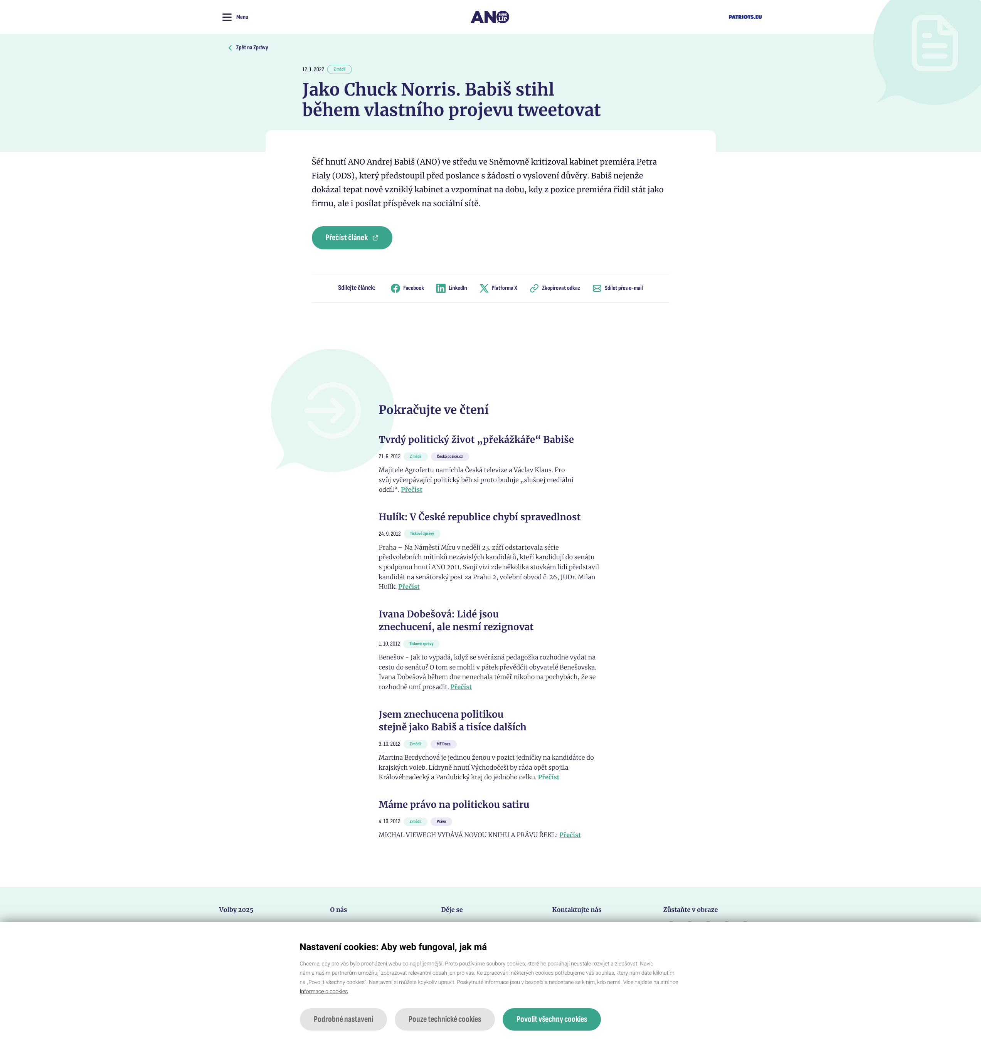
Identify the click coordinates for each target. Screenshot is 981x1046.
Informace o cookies (324, 992)
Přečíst (411, 490)
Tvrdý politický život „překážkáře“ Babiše (476, 440)
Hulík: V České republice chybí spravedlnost (480, 517)
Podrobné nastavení (343, 1019)
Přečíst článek (347, 237)
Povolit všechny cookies (552, 1019)
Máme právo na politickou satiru (454, 805)
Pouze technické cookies (445, 1019)
